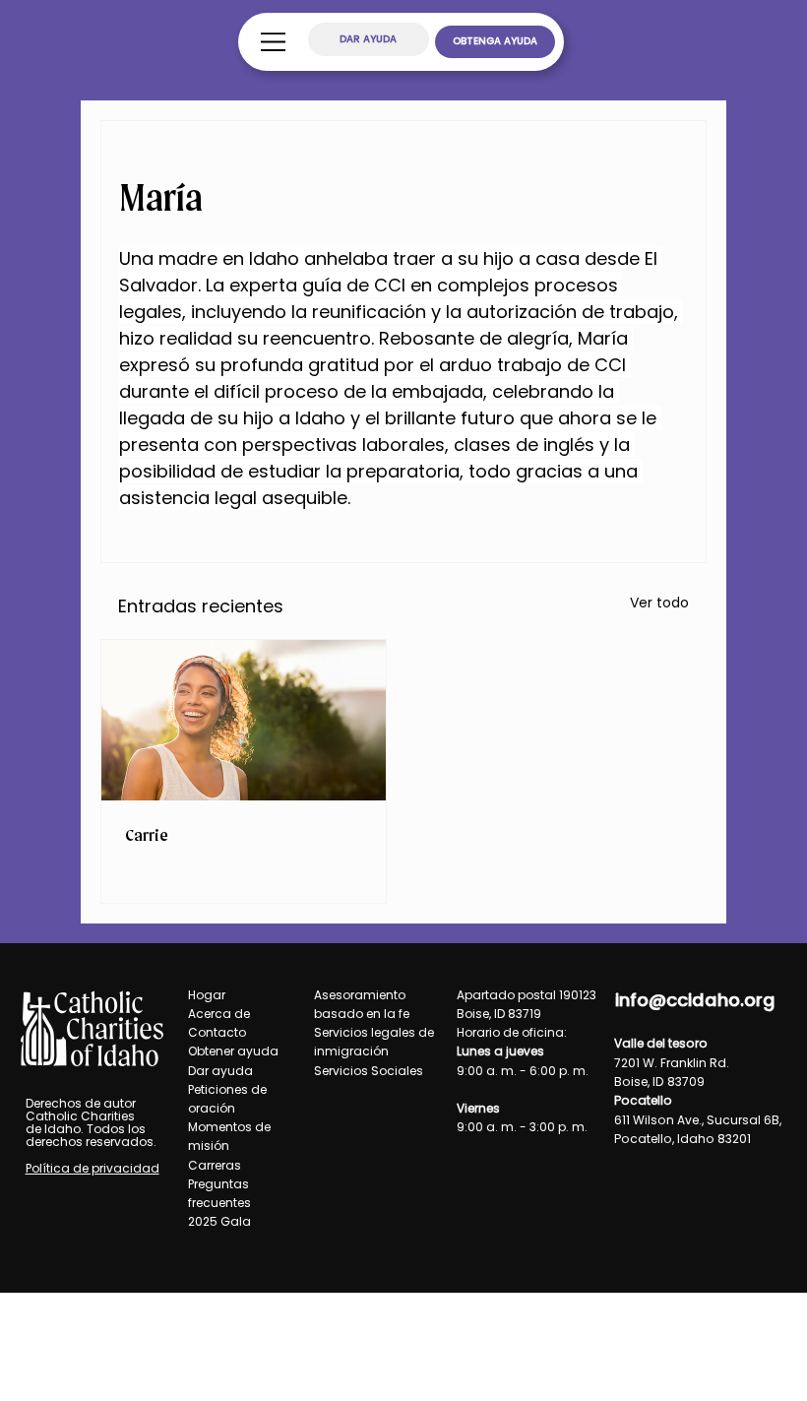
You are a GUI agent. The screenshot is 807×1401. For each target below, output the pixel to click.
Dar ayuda (220, 1070)
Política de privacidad (92, 1168)
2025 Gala (219, 1221)
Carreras (214, 1165)
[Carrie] (243, 720)
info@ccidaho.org (695, 999)
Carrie (146, 834)
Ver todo (659, 602)
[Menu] (274, 42)
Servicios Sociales (368, 1070)
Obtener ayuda (233, 1051)
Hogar (206, 995)
